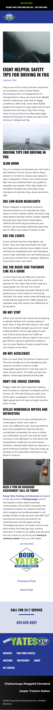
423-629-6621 (26, 3)
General (7, 80)
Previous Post (27, 581)
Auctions (8, 660)
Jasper (23, 691)
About (37, 660)
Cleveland (43, 683)
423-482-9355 (26, 543)
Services (7, 653)
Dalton (45, 691)
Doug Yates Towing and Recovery (21, 496)
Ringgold (29, 683)
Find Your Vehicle (25, 653)
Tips (14, 80)
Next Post (26, 589)
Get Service (9, 667)
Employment (23, 660)
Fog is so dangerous (13, 169)
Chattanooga (14, 683)
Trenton (34, 691)
